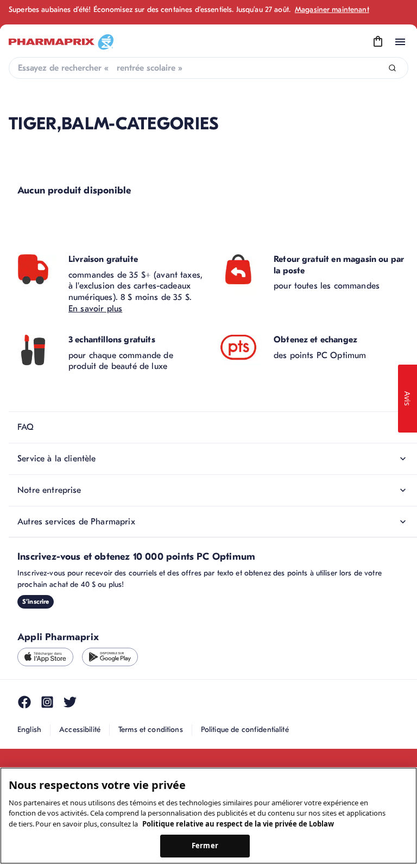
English (29, 729)
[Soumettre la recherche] (392, 68)
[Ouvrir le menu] (400, 42)
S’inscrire (35, 601)
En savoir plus (95, 309)
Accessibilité (79, 729)
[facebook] (24, 702)
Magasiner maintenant (332, 9)
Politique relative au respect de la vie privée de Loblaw (238, 824)
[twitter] (70, 702)
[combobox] (208, 68)
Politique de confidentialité (245, 729)
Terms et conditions (150, 729)
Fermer (205, 845)
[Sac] (378, 42)
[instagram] (47, 702)
